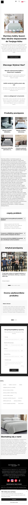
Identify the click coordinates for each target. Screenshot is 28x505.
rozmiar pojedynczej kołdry (9, 403)
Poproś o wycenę (14, 57)
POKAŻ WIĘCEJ (5, 281)
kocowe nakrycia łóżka (8, 390)
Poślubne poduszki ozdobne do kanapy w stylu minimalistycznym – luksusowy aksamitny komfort (21, 149)
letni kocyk (20, 403)
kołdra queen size (7, 400)
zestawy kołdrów (17, 400)
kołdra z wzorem (12, 384)
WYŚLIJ (14, 370)
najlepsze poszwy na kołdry (9, 387)
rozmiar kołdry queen (8, 395)
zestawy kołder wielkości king (10, 392)
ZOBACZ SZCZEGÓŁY (7, 123)
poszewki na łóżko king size (9, 398)
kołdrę (4, 384)
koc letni (20, 398)
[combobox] (7, 345)
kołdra (20, 384)
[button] (9, 285)
